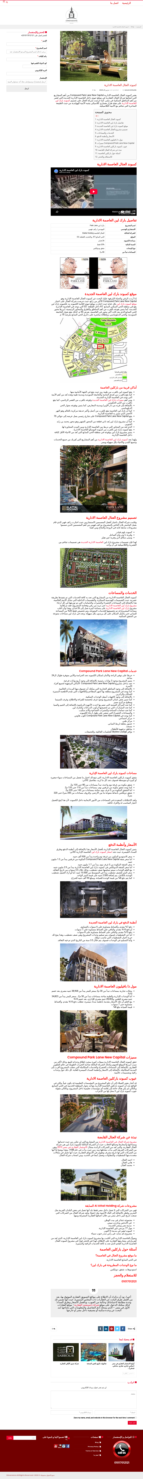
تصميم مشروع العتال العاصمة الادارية (112, 129)
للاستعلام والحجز (105, 157)
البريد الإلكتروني (41, 70)
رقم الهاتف (42, 56)
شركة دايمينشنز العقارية (86, 1305)
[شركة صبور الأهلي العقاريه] (66, 1352)
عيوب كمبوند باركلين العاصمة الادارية (112, 146)
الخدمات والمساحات (105, 133)
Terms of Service (92, 1451)
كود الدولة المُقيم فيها (39, 63)
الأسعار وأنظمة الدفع (105, 136)
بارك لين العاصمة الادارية (117, 608)
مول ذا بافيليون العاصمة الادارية (110, 140)
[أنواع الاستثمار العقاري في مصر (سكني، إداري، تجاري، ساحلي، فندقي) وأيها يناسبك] (121, 1352)
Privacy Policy (93, 1447)
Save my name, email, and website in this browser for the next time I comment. (104, 1418)
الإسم (44, 41)
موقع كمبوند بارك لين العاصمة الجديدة (112, 126)
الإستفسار (43, 78)
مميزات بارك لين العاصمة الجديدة (108, 400)
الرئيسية (126, 3)
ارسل (27, 88)
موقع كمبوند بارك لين (127, 304)
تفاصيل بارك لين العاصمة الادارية (110, 123)
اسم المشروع (41, 48)
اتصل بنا (114, 3)
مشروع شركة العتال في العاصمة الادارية (118, 1141)
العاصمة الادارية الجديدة (92, 542)
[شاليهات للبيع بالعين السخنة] (93, 1352)
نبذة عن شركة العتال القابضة (110, 150)
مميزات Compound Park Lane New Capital (115, 143)
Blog (97, 1442)
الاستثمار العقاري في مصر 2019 (72, 1147)
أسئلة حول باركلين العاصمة (109, 153)
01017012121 (129, 1281)
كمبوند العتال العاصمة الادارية (109, 119)
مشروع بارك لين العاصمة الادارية (121, 605)
